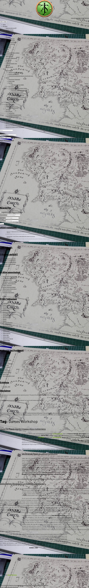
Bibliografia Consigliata (8, 54)
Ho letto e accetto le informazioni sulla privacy (12, 212)
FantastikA (8, 35)
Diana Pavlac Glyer (7, 360)
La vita (7, 51)
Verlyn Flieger (6, 374)
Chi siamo (5, 26)
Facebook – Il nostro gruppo (9, 260)
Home (4, 24)
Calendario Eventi (7, 118)
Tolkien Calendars (10, 104)
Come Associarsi (9, 31)
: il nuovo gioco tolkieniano (23, 428)
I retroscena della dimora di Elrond (19, 93)
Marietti (4, 321)
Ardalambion (6, 303)
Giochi (28, 479)
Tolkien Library (6, 337)
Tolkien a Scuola (9, 67)
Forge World (41, 437)
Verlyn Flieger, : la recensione (24, 236)
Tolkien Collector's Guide (8, 329)
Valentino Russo (13, 585)
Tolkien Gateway (6, 333)
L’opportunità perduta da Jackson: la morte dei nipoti (20, 76)
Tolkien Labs (8, 60)
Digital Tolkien (6, 310)
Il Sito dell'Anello (6, 315)
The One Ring (11, 113)
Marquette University (7, 322)
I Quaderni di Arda (7, 47)
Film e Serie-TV (9, 70)
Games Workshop (56, 437)
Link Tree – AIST (6, 266)
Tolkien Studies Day (10, 38)
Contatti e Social (9, 29)
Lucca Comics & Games (11, 42)
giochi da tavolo (59, 449)
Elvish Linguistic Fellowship (9, 312)
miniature (32, 479)
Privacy (1, 587)
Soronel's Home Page (8, 326)
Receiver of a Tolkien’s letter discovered (15, 127)
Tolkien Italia (6, 335)
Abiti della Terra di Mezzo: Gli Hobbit (16, 97)
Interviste (8, 65)
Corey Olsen (5, 356)
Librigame (8, 109)
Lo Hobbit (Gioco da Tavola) (14, 115)
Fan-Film (10, 83)
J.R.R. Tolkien (6, 49)
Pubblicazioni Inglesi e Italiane (12, 52)
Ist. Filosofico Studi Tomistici (10, 278)
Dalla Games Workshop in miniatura (22, 483)
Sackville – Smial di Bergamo (9, 283)
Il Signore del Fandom (13, 100)
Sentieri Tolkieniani (7, 285)
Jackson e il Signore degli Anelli (15, 72)
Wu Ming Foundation (7, 344)
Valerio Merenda (10, 241)
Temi (4, 68)
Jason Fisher (6, 365)
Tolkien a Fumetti (10, 102)
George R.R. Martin (51, 479)
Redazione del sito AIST (11, 28)
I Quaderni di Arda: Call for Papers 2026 (14, 122)
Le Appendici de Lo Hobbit (17, 91)
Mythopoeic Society (7, 280)
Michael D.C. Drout (7, 372)
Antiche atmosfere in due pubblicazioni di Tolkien (21, 231)
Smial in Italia (11, 81)
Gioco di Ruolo (9, 111)
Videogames (8, 106)
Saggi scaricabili (9, 56)
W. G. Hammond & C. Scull (8, 376)
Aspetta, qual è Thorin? (13, 74)
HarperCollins (6, 313)
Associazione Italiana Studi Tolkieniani (80, 18)
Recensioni (8, 61)
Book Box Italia (9, 236)
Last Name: (3, 220)
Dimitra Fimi (6, 361)
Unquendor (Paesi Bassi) (8, 292)
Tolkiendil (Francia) (7, 290)
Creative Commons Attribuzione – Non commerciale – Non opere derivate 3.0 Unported (47, 413)
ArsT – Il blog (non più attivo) (9, 258)
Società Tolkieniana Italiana (9, 287)
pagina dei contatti (27, 414)
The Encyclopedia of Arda (9, 328)
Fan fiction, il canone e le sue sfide (19, 90)
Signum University (7, 324)
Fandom (7, 77)
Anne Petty (5, 354)
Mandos (4, 319)
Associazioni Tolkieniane (14, 79)
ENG (4, 120)
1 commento (66, 449)
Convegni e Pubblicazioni (11, 58)
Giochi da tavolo (43, 449)
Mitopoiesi (8, 37)
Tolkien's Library (6, 342)
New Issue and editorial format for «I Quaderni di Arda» (18, 125)
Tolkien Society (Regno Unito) (9, 289)
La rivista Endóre (7, 317)
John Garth (5, 369)
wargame (63, 479)
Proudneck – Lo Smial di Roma (10, 282)
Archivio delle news (21, 479)
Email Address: (3, 215)
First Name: (3, 218)
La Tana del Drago (7, 45)
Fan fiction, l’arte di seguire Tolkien (19, 88)
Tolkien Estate (6, 331)
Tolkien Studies (6, 340)
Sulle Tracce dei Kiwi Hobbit (17, 84)
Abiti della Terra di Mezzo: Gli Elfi (15, 99)
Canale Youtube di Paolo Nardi (10, 308)
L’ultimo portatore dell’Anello (17, 95)
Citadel (36, 479)
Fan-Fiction (11, 86)
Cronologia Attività (10, 44)
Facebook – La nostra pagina (9, 262)
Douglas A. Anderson (7, 363)
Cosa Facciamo (6, 33)
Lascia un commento (70, 479)
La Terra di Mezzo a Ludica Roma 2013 (40, 453)
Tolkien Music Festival (8, 338)
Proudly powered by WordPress (11, 587)
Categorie (2, 133)
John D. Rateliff (6, 367)
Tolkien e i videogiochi (13, 107)
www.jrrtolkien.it (4, 395)
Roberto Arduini (36, 449)
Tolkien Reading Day (10, 40)
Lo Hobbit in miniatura (13, 116)
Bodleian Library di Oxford (9, 305)
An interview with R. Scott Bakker (13, 123)
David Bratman (6, 358)
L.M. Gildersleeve (6, 370)
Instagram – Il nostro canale (9, 264)
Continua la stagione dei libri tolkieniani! (21, 241)
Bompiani (5, 306)
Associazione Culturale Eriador (10, 276)
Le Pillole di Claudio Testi (11, 63)
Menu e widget (3, 21)
